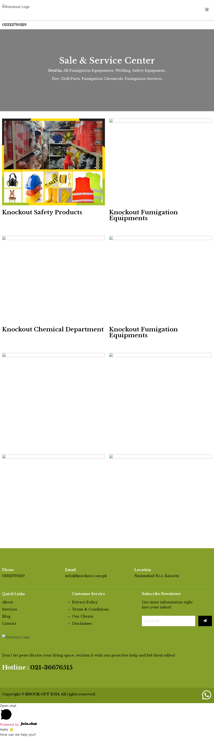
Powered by (10, 724)
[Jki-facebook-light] (178, 695)
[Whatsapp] (206, 695)
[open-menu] (207, 10)
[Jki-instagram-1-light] (192, 695)
